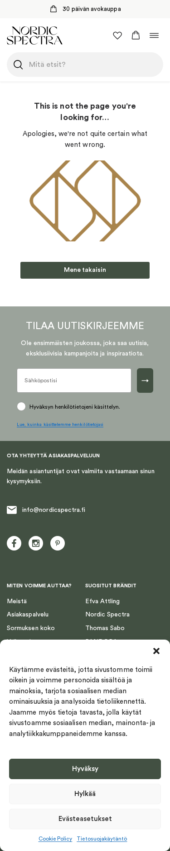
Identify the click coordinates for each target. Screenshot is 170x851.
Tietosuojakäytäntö (102, 838)
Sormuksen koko (31, 628)
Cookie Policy (56, 838)
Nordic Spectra (107, 614)
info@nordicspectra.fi (53, 510)
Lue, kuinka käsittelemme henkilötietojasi (60, 424)
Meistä (17, 601)
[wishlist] (117, 35)
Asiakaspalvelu (28, 614)
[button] (156, 651)
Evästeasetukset (85, 819)
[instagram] (36, 543)
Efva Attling (102, 601)
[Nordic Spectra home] (35, 35)
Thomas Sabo (105, 628)
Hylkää (85, 794)
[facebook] (14, 543)
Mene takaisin (85, 270)
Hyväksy (85, 769)
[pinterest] (57, 543)
